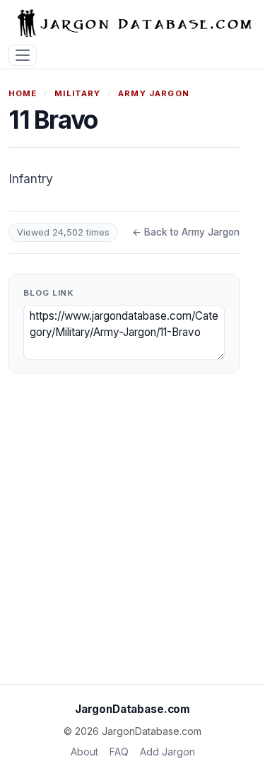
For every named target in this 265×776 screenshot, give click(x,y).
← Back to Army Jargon (186, 232)
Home (22, 93)
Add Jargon (167, 752)
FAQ (119, 752)
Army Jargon (153, 93)
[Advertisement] (132, 534)
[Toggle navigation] (22, 55)
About (84, 752)
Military (77, 93)
